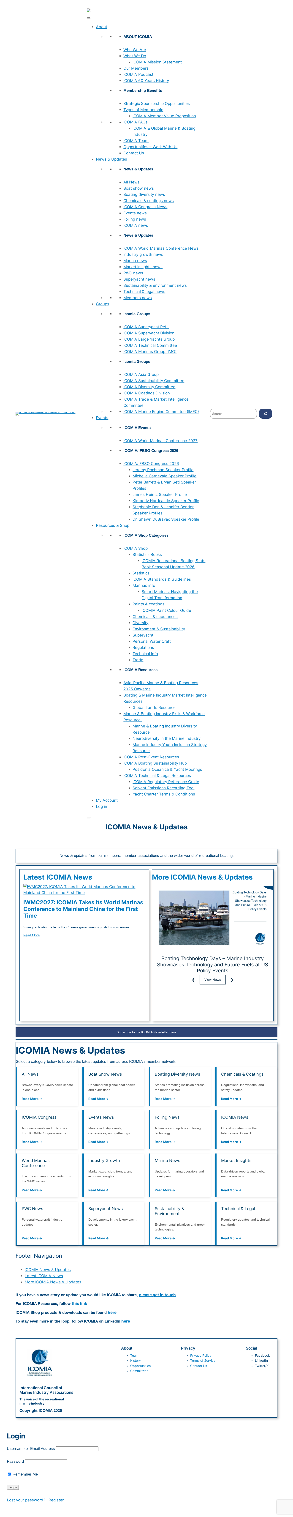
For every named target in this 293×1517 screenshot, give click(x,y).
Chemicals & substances (155, 616)
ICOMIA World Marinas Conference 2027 (160, 440)
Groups (102, 304)
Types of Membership (143, 109)
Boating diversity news (144, 194)
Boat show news (138, 188)
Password (15, 1461)
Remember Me (24, 1474)
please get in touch (157, 1295)
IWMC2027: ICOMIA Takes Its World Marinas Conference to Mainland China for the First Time (83, 909)
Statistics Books (147, 554)
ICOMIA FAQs (135, 122)
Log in (101, 806)
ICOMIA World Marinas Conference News (161, 248)
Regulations (143, 647)
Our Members (136, 68)
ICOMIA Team (136, 140)
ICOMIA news (135, 225)
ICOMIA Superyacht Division (148, 333)
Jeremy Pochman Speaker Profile (163, 469)
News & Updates (111, 159)
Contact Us (133, 153)
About (101, 27)
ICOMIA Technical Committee (150, 345)
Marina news (135, 260)
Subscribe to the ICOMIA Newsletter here (146, 1032)
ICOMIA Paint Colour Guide (166, 610)
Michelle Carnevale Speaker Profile (164, 476)
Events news (135, 213)
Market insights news (143, 267)
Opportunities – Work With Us (150, 147)
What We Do (134, 56)
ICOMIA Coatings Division (146, 393)
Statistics (141, 573)
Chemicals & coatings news (148, 200)
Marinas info (144, 585)
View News (212, 979)
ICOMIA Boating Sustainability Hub (155, 763)
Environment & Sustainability (159, 629)
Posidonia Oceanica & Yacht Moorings (167, 769)
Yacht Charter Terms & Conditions (164, 794)
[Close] (88, 817)
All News (131, 182)
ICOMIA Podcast (138, 74)
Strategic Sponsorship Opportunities (156, 103)
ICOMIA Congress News (145, 207)
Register (56, 1500)
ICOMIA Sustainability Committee (153, 380)
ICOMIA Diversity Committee (149, 387)
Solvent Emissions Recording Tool (163, 788)
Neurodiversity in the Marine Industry (167, 738)
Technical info (145, 653)
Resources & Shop (112, 525)
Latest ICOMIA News (44, 1276)
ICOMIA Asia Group (141, 374)
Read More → (32, 1099)
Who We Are (134, 49)
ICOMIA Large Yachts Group (149, 339)
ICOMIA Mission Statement (157, 62)
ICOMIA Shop (135, 548)
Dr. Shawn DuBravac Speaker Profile (166, 519)
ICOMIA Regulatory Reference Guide (166, 781)
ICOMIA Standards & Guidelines (162, 579)
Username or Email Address (31, 1448)
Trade (138, 660)
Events (102, 417)
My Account (107, 800)
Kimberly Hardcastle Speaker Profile (166, 500)
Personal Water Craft (152, 641)
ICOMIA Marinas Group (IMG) (149, 351)
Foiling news (134, 219)
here (112, 1312)
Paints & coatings (148, 604)
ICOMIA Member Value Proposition (164, 116)
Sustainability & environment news (155, 285)
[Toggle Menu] (88, 18)
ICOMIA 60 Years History (146, 80)
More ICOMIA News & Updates (53, 1282)
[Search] (265, 413)
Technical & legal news (144, 291)
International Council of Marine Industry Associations (46, 1390)
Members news (137, 297)
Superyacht (143, 635)
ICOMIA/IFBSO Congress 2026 (151, 463)
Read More (31, 935)
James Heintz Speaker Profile (160, 494)
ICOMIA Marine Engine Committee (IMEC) (161, 411)
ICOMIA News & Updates (48, 1269)
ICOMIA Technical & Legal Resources (157, 775)
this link (79, 1303)
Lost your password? (26, 1500)
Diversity (140, 622)
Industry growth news (143, 254)
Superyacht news (139, 279)
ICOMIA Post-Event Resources (151, 757)
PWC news (133, 273)
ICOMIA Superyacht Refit (146, 327)
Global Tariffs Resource (154, 707)
